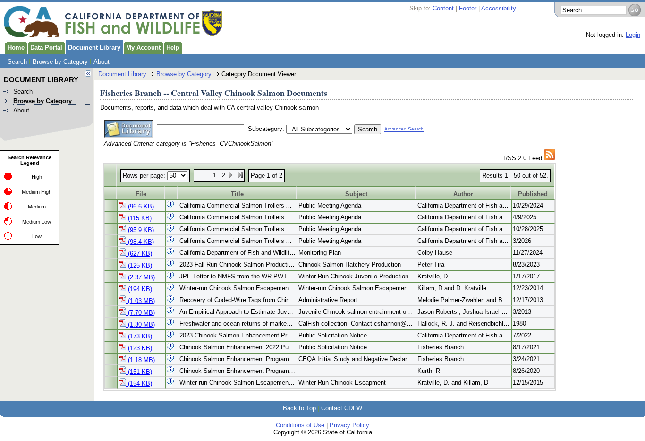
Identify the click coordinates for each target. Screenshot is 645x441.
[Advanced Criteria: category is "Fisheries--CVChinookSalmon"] (549, 158)
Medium (37, 206)
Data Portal (46, 47)
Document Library (94, 47)
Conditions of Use (300, 425)
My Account (143, 47)
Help (172, 47)
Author (463, 194)
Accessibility (498, 8)
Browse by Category (60, 61)
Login (633, 34)
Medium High (36, 192)
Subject (356, 194)
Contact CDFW (341, 408)
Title (237, 194)
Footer (467, 8)
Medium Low (36, 222)
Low (37, 236)
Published (533, 194)
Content (443, 8)
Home (16, 47)
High (37, 177)
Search (17, 61)
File (141, 194)
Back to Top (299, 408)
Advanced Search (404, 129)
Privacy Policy (349, 425)
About (101, 61)
